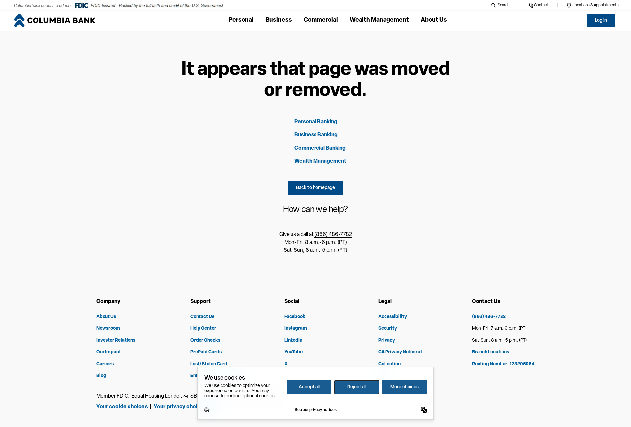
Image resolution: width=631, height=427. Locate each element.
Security (387, 328)
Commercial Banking (320, 148)
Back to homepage (315, 187)
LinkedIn (293, 340)
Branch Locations (490, 352)
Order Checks (205, 340)
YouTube (293, 352)
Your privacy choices (181, 407)
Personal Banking (315, 122)
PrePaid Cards (206, 352)
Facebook (294, 316)
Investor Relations (115, 340)
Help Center (203, 328)
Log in (601, 20)
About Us (106, 316)
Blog (101, 375)
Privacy (386, 340)
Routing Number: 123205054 (503, 364)
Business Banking (316, 135)
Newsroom (108, 328)
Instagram (295, 328)
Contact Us (202, 316)
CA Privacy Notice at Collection (400, 358)
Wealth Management (320, 161)
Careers (105, 364)
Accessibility (392, 316)
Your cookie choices (122, 407)
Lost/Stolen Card (208, 364)
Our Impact (108, 352)
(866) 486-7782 (333, 234)
